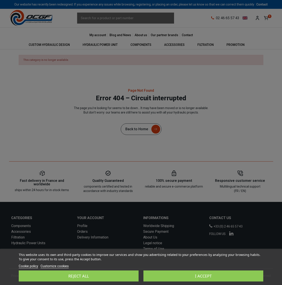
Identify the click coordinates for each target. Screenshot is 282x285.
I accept (203, 276)
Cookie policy (28, 266)
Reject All (78, 276)
